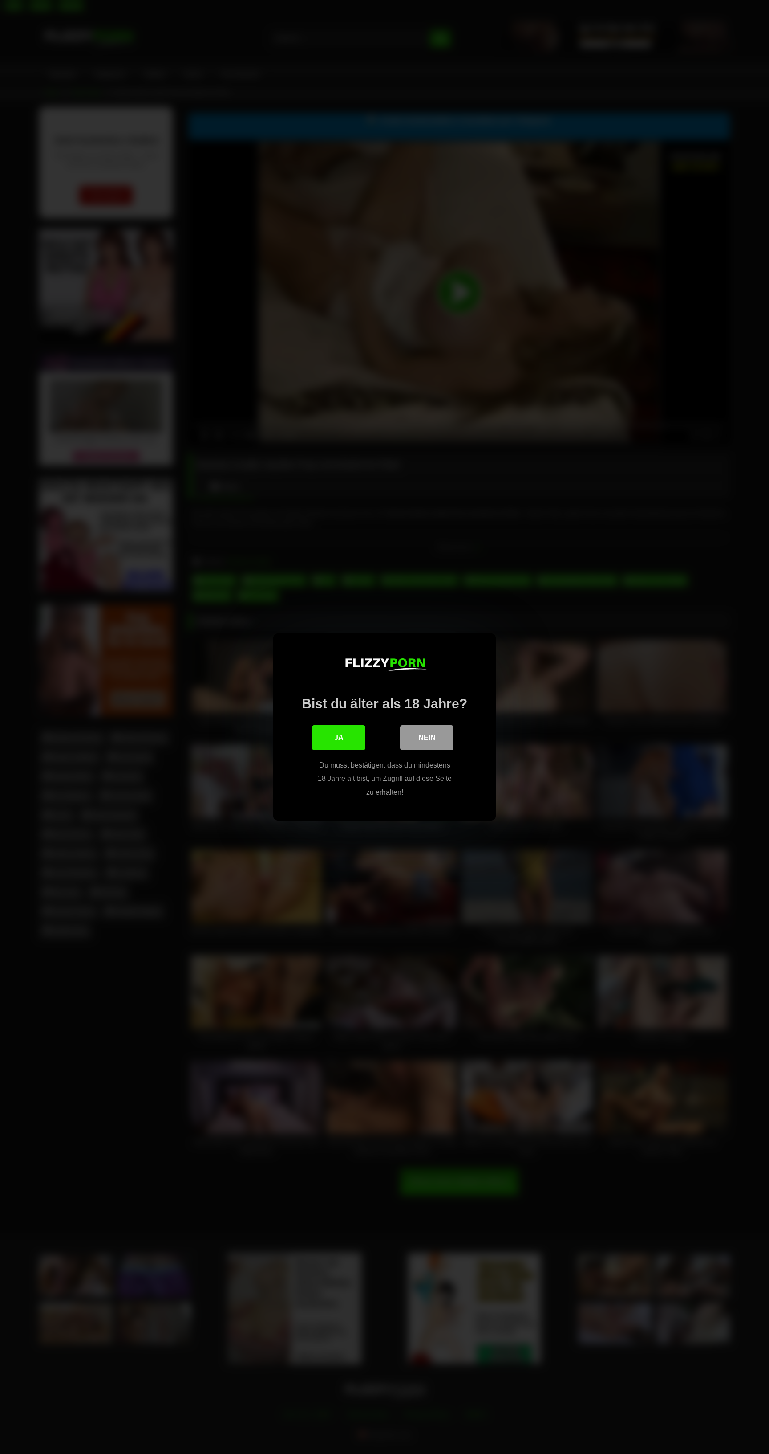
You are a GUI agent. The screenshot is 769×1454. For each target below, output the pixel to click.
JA (339, 737)
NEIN (427, 737)
